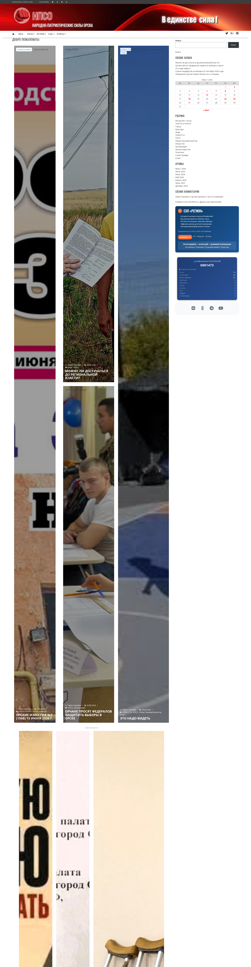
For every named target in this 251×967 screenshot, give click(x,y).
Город (178, 126)
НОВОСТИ (125, 49)
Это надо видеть (135, 718)
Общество (180, 143)
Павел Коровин (24, 709)
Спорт (123, 52)
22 (225, 99)
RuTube (208, 236)
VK (194, 236)
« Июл (206, 110)
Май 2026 (179, 177)
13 (207, 95)
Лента (20, 34)
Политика (179, 152)
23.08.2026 (91, 365)
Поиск (178, 40)
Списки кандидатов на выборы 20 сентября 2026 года (199, 71)
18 (189, 99)
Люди (68, 49)
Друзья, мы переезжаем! (210, 202)
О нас (50, 34)
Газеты (30, 34)
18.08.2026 (146, 709)
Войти (178, 52)
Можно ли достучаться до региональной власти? (86, 374)
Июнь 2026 (180, 174)
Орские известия (41, 49)
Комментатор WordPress (186, 202)
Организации (79, 389)
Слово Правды (181, 155)
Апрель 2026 (180, 180)
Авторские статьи (183, 120)
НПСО (42, 16)
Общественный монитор (152, 49)
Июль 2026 (180, 171)
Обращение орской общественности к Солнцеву (197, 74)
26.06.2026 (41, 709)
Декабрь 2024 (181, 186)
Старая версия (44, 2)
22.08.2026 (91, 705)
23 (234, 99)
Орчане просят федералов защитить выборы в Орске (88, 714)
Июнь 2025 (180, 183)
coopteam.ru (185, 237)
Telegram (200, 236)
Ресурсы (60, 34)
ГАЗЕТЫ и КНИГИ (24, 49)
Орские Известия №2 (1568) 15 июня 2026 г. (34, 716)
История (40, 34)
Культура (179, 129)
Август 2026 (180, 168)
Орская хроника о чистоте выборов (207, 196)
